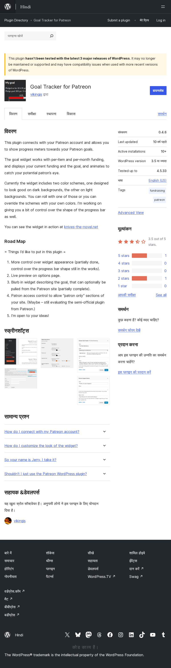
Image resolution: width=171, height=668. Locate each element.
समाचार (9, 560)
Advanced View (131, 212)
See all (161, 295)
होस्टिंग (9, 569)
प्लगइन (50, 569)
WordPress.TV (102, 576)
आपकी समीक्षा (127, 295)
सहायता (93, 560)
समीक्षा (32, 114)
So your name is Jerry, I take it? (30, 460)
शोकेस (50, 553)
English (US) (158, 180)
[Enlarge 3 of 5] (67, 344)
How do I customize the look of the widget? (41, 446)
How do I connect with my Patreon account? (41, 432)
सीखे (91, 553)
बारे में (8, 553)
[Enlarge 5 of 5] (104, 382)
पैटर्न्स (49, 576)
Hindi (19, 635)
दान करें (136, 569)
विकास (71, 114)
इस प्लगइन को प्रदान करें (134, 372)
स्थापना (51, 114)
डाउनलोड (158, 90)
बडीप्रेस (12, 615)
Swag (136, 576)
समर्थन (162, 114)
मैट (8, 599)
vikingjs (36, 94)
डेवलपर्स (93, 569)
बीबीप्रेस (12, 607)
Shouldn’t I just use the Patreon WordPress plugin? (45, 474)
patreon (159, 199)
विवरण (13, 114)
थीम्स (49, 560)
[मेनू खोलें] (164, 6)
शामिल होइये (137, 553)
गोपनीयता (10, 576)
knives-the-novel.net (81, 227)
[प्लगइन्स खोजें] (51, 35)
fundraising (157, 190)
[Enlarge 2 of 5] (31, 374)
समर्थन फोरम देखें (129, 330)
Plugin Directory (16, 20)
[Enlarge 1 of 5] (31, 344)
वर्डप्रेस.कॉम (14, 591)
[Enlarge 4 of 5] (104, 344)
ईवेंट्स (133, 560)
